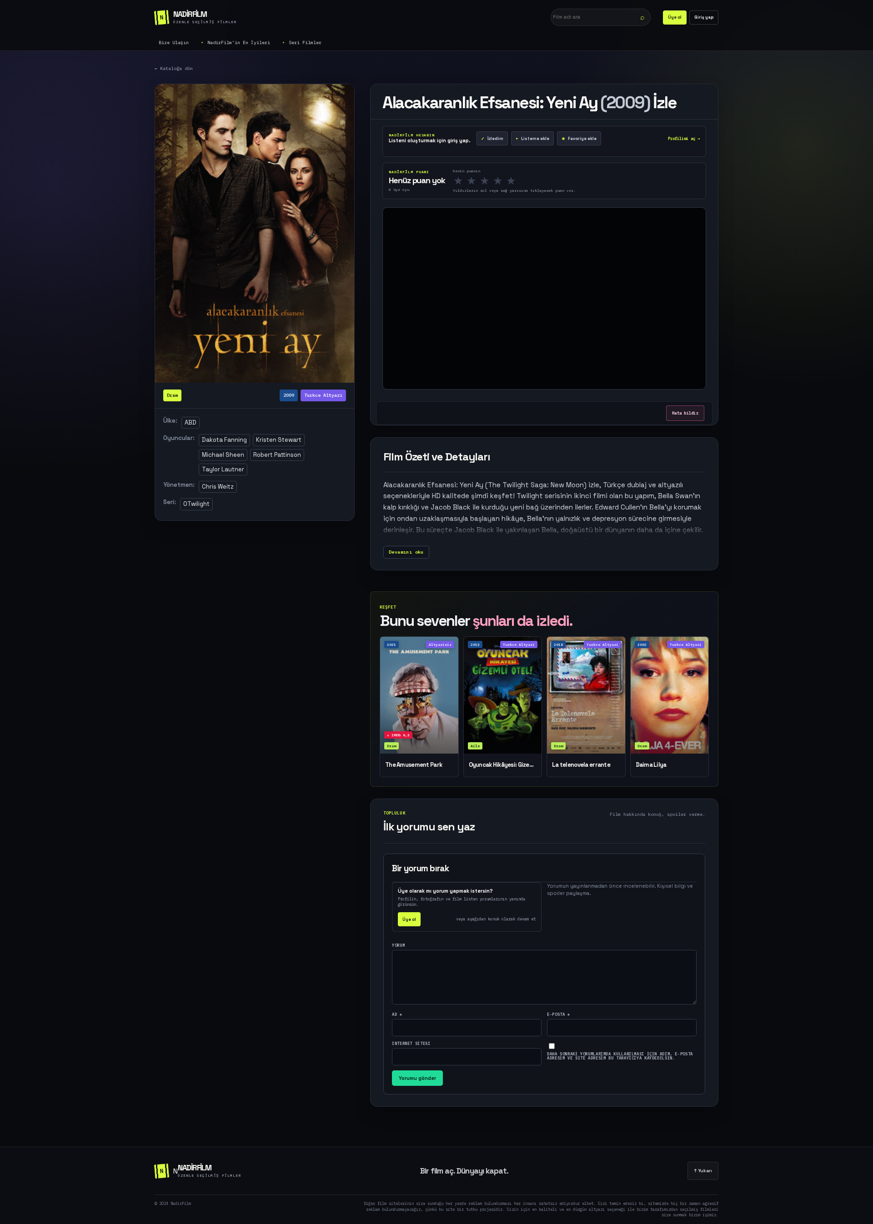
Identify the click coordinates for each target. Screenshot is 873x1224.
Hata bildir (685, 412)
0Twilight (196, 504)
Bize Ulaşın (174, 42)
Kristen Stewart (278, 440)
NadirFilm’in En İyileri (238, 42)
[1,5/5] (469, 180)
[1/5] (461, 180)
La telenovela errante (581, 765)
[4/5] (500, 180)
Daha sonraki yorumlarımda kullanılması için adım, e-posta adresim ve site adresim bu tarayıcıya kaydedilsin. (620, 1056)
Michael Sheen (223, 455)
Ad (397, 1014)
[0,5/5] (455, 180)
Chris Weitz (218, 486)
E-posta (558, 1014)
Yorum (398, 945)
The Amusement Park (413, 765)
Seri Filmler (305, 42)
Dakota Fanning (224, 440)
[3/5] (487, 180)
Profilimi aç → (684, 138)
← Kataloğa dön (174, 68)
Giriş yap (703, 17)
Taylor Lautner (223, 469)
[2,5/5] (482, 180)
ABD (190, 422)
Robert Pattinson (277, 455)
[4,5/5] (508, 180)
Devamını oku (406, 552)
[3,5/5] (495, 180)
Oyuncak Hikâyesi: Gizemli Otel (503, 765)
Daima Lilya (651, 765)
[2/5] (474, 180)
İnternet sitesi (411, 1043)
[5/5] (514, 180)
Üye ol (675, 17)
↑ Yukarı (703, 1171)
